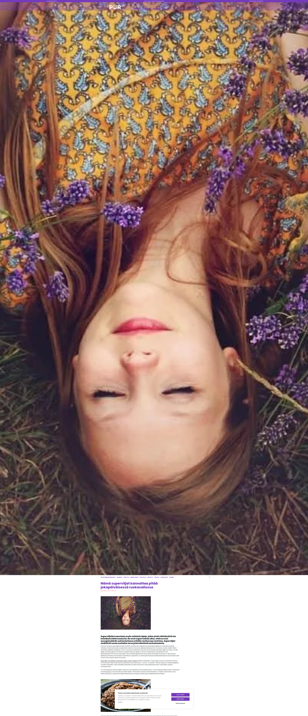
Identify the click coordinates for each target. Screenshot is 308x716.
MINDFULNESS (134, 577)
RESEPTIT (150, 577)
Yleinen (171, 577)
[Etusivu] (115, 8)
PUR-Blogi (143, 577)
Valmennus (186, 3)
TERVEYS (136, 9)
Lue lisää (120, 702)
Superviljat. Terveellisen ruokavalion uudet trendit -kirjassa (119, 661)
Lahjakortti (194, 3)
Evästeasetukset (180, 703)
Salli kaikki (180, 694)
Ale (164, 9)
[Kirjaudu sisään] (194, 8)
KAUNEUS (146, 9)
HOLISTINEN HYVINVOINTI (108, 577)
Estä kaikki (180, 699)
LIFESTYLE (156, 9)
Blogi (171, 3)
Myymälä (166, 3)
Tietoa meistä (178, 3)
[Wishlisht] (191, 8)
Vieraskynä (164, 577)
